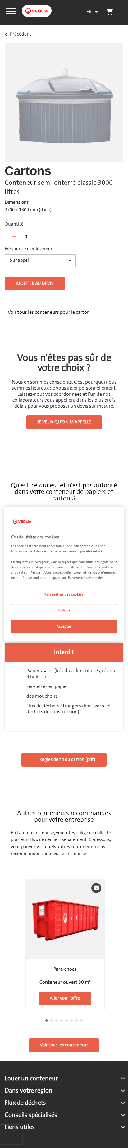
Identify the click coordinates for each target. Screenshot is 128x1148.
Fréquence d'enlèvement (30, 249)
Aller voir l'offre (65, 998)
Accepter (64, 626)
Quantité (14, 224)
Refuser (64, 610)
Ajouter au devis (35, 283)
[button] (11, 11)
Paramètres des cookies (64, 594)
